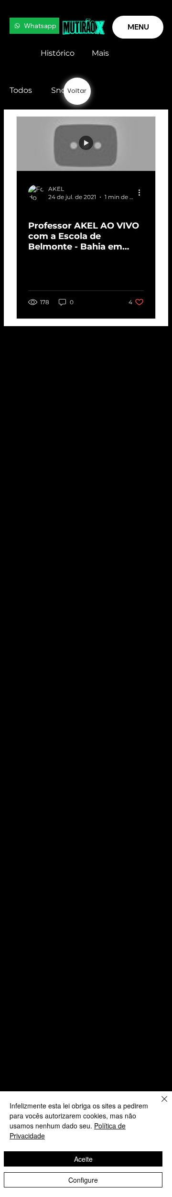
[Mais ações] (142, 192)
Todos (21, 90)
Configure (83, 1180)
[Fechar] (158, 1104)
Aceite (83, 1159)
